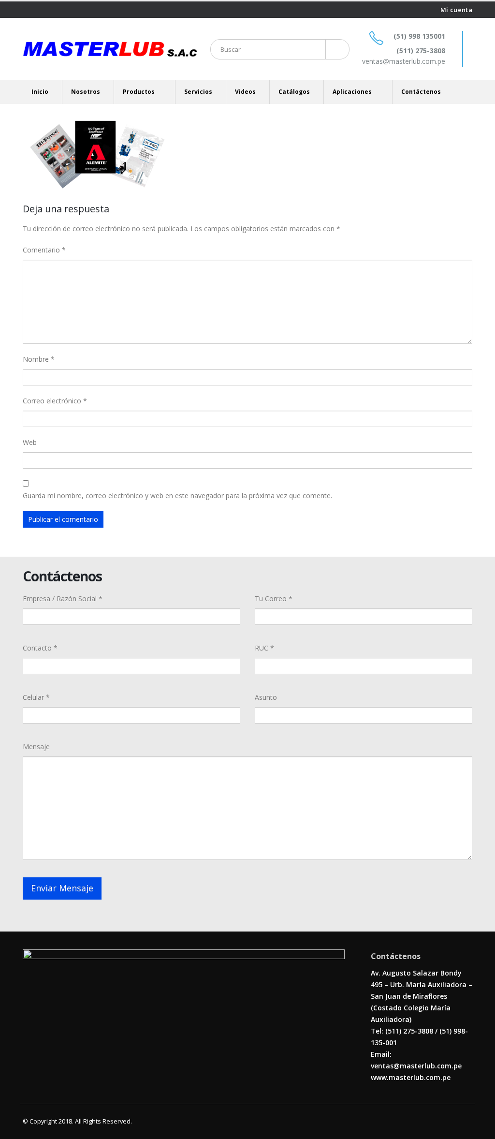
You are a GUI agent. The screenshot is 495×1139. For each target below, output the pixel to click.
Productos (139, 92)
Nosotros (85, 92)
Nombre (39, 359)
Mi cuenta (456, 9)
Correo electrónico (55, 400)
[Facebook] (26, 9)
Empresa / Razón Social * (62, 598)
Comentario (44, 249)
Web (30, 442)
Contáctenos (421, 92)
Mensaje (36, 746)
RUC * (264, 647)
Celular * (36, 697)
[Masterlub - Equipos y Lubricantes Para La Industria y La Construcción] (110, 48)
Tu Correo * (273, 598)
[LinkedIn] (50, 9)
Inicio (39, 92)
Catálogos (294, 92)
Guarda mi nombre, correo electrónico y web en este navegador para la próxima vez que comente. (177, 495)
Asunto (266, 697)
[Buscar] (336, 49)
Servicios (198, 92)
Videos (245, 92)
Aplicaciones (352, 92)
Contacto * (40, 647)
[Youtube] (38, 9)
